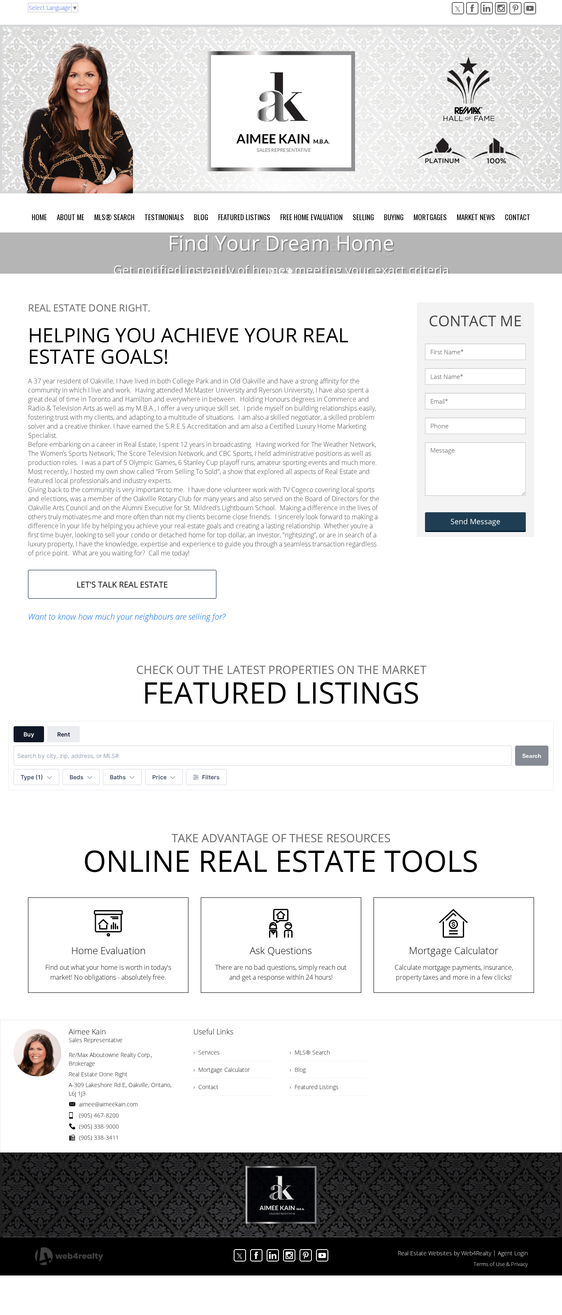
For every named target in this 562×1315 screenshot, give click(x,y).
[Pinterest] (515, 8)
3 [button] (290, 271)
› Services (206, 1052)
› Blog (298, 1069)
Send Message (475, 521)
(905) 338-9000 (99, 1126)
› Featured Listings (314, 1087)
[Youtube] (530, 8)
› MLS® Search (310, 1052)
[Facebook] (472, 8)
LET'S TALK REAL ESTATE (122, 584)
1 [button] (271, 271)
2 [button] (281, 271)
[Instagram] (501, 8)
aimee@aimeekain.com (108, 1104)
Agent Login (513, 1253)
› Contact (205, 1087)
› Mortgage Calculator (221, 1069)
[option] (281, 253)
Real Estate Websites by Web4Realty (444, 1253)
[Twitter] (458, 8)
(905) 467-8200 (99, 1115)
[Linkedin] (487, 8)
